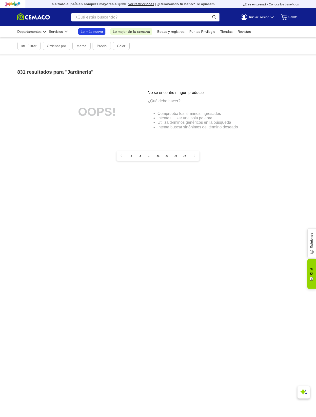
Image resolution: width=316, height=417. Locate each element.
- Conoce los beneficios (271, 4)
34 (184, 155)
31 (158, 155)
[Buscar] (214, 17)
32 (166, 155)
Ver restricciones (139, 4)
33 (175, 155)
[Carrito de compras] (287, 17)
